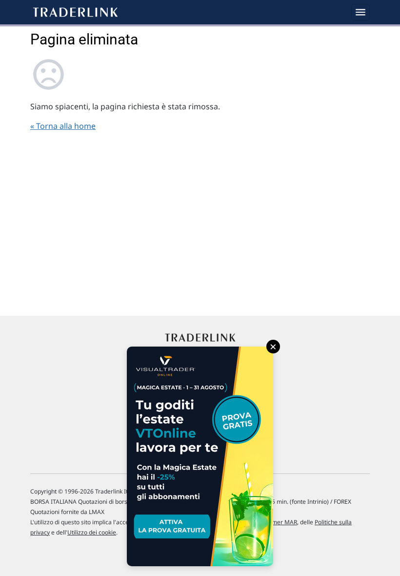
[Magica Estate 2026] (200, 456)
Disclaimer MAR (275, 522)
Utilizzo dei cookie (91, 532)
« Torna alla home (63, 126)
